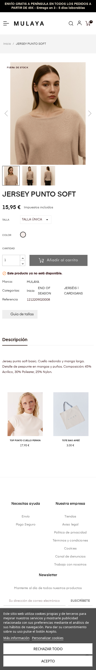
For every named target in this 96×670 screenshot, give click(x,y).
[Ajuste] (79, 24)
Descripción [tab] (14, 340)
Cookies (70, 548)
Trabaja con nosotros (70, 564)
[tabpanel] (25, 424)
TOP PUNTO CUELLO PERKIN (25, 440)
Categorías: (10, 290)
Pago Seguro (26, 524)
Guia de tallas (22, 314)
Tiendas (70, 516)
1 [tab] (43, 460)
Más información (16, 638)
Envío (26, 516)
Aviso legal (70, 524)
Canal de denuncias (70, 556)
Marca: (7, 281)
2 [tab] (48, 460)
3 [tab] (52, 460)
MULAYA (33, 282)
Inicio (31, 290)
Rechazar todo (48, 648)
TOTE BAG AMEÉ (71, 440)
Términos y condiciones (70, 540)
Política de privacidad (70, 532)
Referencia (10, 299)
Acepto (48, 661)
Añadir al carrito (62, 260)
